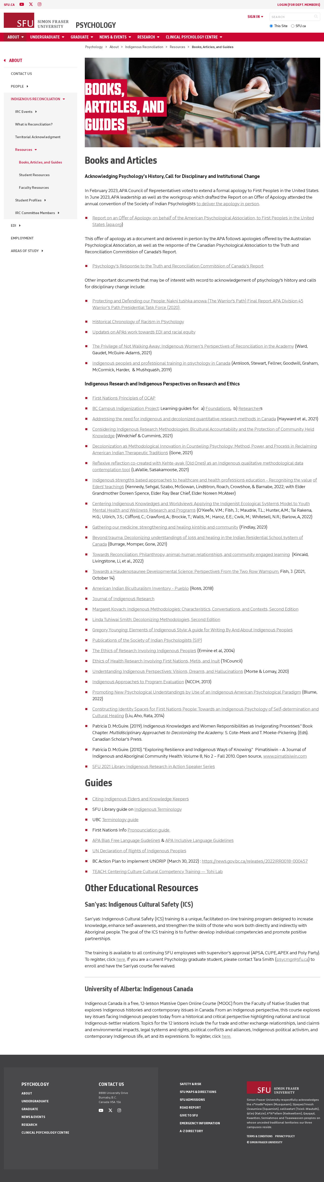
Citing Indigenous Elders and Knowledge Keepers (140, 799)
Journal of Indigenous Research (123, 599)
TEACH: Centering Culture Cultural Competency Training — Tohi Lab (157, 871)
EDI (13, 225)
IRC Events (23, 112)
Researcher (249, 408)
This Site (281, 26)
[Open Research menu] (159, 37)
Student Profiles (28, 200)
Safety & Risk (190, 1084)
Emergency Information (200, 1123)
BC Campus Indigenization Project (125, 408)
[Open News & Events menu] (131, 37)
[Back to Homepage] (37, 21)
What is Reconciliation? (34, 124)
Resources (177, 47)
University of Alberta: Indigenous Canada (139, 989)
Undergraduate (45, 37)
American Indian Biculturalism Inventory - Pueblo (140, 588)
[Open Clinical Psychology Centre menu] (222, 37)
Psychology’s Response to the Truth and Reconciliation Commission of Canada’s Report (178, 266)
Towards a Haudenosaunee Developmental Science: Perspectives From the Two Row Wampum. (185, 571)
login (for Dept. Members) (298, 5)
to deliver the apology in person (228, 203)
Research (146, 37)
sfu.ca (9, 5)
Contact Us (21, 74)
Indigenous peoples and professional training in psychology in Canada (161, 363)
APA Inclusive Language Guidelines (199, 840)
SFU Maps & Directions (198, 1092)
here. (121, 959)
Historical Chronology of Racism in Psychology (138, 321)
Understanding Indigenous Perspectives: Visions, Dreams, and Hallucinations (167, 671)
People (17, 86)
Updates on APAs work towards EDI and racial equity (143, 332)
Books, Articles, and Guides (40, 162)
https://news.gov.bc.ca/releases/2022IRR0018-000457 (255, 861)
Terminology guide (120, 819)
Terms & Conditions (260, 1136)
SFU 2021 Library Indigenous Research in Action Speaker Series (153, 766)
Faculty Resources (34, 187)
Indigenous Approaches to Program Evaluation (138, 682)
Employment (22, 238)
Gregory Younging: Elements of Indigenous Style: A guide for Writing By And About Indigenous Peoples (192, 630)
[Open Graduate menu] (93, 37)
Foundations (218, 408)
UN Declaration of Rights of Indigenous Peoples (139, 851)
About (13, 37)
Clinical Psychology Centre (192, 37)
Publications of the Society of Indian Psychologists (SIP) (147, 640)
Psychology (96, 25)
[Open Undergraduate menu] (64, 37)
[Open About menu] (23, 37)
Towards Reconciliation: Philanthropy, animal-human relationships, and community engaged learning (191, 554)
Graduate (80, 37)
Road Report (190, 1107)
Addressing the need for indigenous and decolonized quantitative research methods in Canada (184, 419)
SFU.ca (301, 26)
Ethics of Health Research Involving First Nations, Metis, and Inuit (156, 661)
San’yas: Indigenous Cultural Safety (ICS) (139, 904)
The (96, 650)
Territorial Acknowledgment (37, 137)
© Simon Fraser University (264, 1142)
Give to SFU (189, 1115)
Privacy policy (285, 1136)
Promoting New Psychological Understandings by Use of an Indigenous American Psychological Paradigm (196, 692)
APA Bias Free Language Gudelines (126, 840)
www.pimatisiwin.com (285, 756)
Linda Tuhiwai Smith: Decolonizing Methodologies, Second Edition (156, 619)
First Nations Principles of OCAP (123, 398)
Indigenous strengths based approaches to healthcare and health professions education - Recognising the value (202, 480)
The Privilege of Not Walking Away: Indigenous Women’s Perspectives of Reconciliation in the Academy (193, 346)
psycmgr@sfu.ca (292, 959)
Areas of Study (25, 251)
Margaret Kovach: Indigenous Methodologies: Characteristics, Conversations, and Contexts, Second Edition (195, 609)
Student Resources (34, 175)
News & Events (113, 37)
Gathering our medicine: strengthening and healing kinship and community (165, 527)
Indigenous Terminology (158, 809)
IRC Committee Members (35, 213)
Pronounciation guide (149, 830)
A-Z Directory (191, 1131)
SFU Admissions (192, 1099)
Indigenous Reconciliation (144, 47)
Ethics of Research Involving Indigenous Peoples (148, 650)
